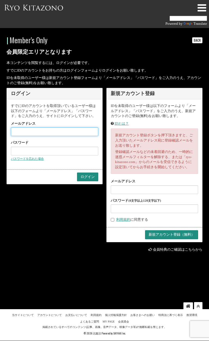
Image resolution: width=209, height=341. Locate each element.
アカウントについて (49, 315)
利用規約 (123, 219)
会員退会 (123, 321)
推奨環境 (191, 315)
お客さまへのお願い (142, 315)
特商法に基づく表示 (170, 315)
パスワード (20, 142)
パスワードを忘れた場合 (27, 158)
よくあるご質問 (89, 321)
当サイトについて (23, 315)
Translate (200, 23)
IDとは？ (122, 123)
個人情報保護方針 (116, 315)
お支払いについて (76, 315)
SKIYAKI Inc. (119, 333)
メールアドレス (23, 123)
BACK (197, 40)
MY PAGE (109, 321)
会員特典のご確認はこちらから (177, 249)
